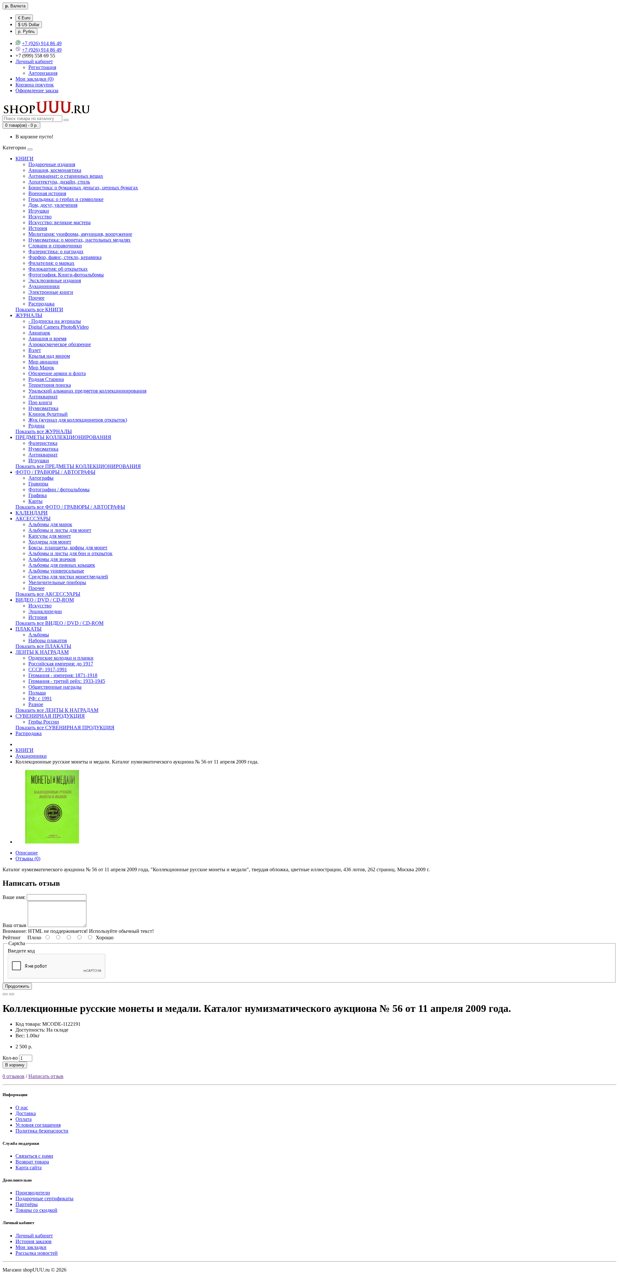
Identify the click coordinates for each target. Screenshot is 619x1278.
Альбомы (38, 634)
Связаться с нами (34, 1156)
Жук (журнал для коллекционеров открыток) (77, 420)
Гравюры (38, 483)
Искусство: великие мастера (59, 222)
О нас (21, 1107)
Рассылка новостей (36, 1253)
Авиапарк (39, 332)
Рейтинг (12, 937)
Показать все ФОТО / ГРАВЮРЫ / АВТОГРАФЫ (70, 507)
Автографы (41, 478)
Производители (32, 1192)
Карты (35, 501)
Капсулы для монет (49, 536)
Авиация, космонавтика (54, 170)
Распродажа (41, 303)
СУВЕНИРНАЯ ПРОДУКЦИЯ (50, 716)
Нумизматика (43, 408)
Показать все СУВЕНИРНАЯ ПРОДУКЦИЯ (64, 727)
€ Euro (24, 17)
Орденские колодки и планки (60, 658)
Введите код (21, 951)
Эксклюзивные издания (54, 280)
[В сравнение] (11, 994)
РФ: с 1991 (40, 698)
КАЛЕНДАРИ (31, 512)
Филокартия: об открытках (58, 269)
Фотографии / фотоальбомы (59, 489)
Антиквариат (43, 396)
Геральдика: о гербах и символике (65, 199)
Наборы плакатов (47, 640)
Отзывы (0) (27, 858)
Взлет (34, 350)
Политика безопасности (41, 1130)
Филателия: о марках (51, 263)
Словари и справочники (55, 245)
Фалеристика (42, 443)
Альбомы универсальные (56, 571)
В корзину (15, 1065)
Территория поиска (49, 385)
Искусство (40, 216)
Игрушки (38, 211)
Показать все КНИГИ (39, 309)
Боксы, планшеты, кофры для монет (67, 547)
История (37, 228)
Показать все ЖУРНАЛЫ (43, 431)
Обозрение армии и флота (57, 373)
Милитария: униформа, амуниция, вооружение (80, 234)
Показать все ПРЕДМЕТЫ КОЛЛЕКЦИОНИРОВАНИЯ (78, 466)
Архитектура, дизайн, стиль (59, 182)
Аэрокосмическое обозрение (59, 344)
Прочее (36, 298)
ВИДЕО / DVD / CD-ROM (44, 600)
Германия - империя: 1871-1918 (62, 675)
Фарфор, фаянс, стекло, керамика (65, 257)
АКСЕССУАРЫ (33, 518)
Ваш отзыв (14, 925)
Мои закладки (30, 1247)
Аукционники (44, 286)
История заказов (33, 1241)
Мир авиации (43, 361)
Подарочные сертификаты (44, 1198)
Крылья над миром (49, 356)
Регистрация (42, 67)
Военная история (47, 193)
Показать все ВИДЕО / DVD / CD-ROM (59, 623)
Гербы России (43, 721)
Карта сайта (28, 1167)
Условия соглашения (38, 1125)
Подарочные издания (51, 164)
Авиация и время (47, 338)
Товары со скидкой (36, 1210)
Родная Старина (46, 379)
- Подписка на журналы (54, 321)
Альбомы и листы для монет (59, 530)
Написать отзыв (46, 1076)
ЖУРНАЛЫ (28, 315)
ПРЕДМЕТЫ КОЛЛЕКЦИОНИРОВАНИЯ (63, 437)
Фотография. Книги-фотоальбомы (66, 274)
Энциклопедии (45, 611)
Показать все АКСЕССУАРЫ (47, 594)
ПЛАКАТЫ (28, 629)
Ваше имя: (14, 897)
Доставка (25, 1113)
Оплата (23, 1119)
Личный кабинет (34, 1235)
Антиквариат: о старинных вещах (65, 176)
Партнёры (26, 1204)
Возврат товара (32, 1161)
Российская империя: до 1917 (60, 663)
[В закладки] (5, 994)
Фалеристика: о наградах (56, 251)
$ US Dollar (28, 24)
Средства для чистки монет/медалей (68, 576)
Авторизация (42, 73)
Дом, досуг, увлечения (52, 205)
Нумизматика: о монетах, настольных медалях (79, 240)
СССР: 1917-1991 (47, 669)
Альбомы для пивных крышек (61, 565)
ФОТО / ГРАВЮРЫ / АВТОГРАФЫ (55, 472)
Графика (37, 495)
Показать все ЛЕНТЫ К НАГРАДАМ (56, 710)
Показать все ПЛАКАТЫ (43, 646)
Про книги (40, 402)
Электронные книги (50, 292)
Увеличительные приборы (57, 582)
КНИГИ (24, 158)
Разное (35, 704)
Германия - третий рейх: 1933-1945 (66, 681)
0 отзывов (14, 1076)
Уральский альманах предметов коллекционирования (87, 391)
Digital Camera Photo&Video (58, 327)
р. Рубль (26, 31)
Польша (37, 692)
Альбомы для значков (52, 559)
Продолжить (17, 986)
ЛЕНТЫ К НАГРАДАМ (42, 652)
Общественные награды (55, 687)
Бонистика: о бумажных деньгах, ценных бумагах (83, 187)
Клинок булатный (48, 414)
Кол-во (10, 1058)
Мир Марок (41, 367)
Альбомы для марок (50, 524)
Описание (26, 852)
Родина (36, 425)
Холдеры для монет (49, 541)
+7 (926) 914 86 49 (42, 43)
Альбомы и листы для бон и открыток (70, 553)
